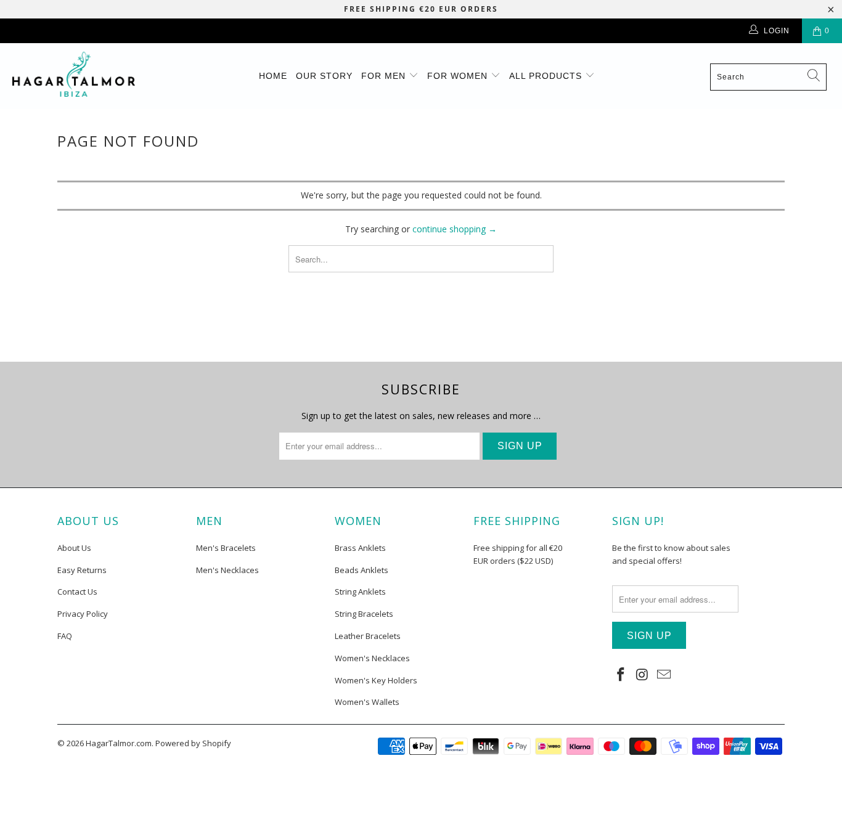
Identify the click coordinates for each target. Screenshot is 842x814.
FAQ (64, 635)
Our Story (324, 76)
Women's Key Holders (376, 680)
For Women (459, 76)
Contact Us (77, 591)
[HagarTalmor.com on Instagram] (643, 674)
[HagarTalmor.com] (73, 74)
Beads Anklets (361, 570)
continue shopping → (454, 229)
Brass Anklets (360, 547)
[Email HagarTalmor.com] (664, 674)
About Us (74, 547)
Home (273, 76)
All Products (547, 76)
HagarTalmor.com (119, 743)
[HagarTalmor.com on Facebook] (621, 674)
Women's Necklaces (372, 658)
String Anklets (360, 591)
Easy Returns (82, 570)
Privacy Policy (82, 613)
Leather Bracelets (368, 635)
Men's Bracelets (226, 547)
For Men (385, 76)
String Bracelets (364, 613)
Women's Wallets (367, 701)
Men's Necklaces (227, 570)
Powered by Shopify (193, 743)
